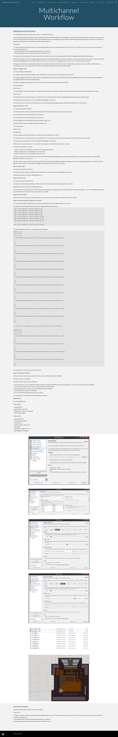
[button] (116, 2)
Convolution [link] (50, 2)
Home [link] (33, 2)
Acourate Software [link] (62, 2)
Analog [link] (91, 2)
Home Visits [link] (100, 2)
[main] (59, 13)
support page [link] (109, 2)
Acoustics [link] (83, 2)
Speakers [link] (74, 2)
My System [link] (40, 2)
